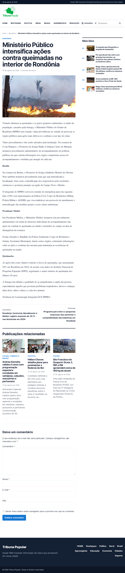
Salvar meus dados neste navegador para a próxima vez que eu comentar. (39, 511)
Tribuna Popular (14, 547)
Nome (6, 479)
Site (4, 500)
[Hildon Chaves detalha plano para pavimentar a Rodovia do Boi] (39, 346)
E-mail (6, 490)
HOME (5, 23)
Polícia (56, 356)
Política (28, 23)
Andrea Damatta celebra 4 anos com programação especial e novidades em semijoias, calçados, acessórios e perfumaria (13, 371)
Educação (74, 23)
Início (4, 33)
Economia (107, 551)
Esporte (119, 555)
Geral (38, 23)
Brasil (47, 23)
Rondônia (12, 33)
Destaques (16, 23)
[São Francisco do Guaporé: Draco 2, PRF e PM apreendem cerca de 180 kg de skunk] (64, 346)
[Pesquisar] (119, 23)
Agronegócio (60, 23)
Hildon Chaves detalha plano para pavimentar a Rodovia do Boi (38, 363)
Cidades (119, 551)
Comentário (8, 446)
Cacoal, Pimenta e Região (10, 357)
